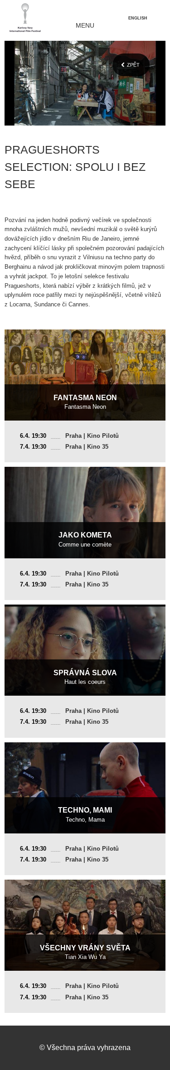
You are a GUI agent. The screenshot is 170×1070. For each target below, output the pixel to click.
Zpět (133, 65)
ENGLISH (137, 18)
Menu (85, 25)
